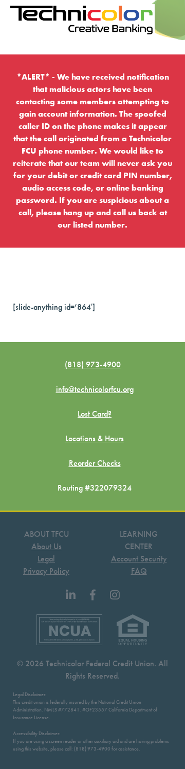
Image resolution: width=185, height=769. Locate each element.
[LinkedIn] (71, 595)
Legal (46, 558)
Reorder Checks (95, 463)
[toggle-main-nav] (14, 44)
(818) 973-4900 (93, 364)
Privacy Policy (46, 571)
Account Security (139, 558)
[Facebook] (93, 595)
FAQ (139, 571)
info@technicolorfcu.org (95, 389)
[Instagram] (115, 595)
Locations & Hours (94, 438)
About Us (46, 546)
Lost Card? (95, 413)
